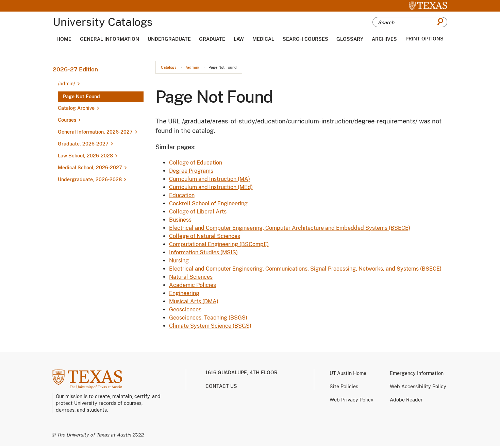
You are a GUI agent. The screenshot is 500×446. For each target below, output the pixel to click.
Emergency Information (417, 373)
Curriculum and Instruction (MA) (209, 179)
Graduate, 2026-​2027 (83, 144)
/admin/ (192, 67)
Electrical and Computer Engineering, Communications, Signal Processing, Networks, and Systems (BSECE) (305, 268)
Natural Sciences (191, 277)
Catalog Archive (76, 108)
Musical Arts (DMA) (193, 301)
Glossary (349, 39)
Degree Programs (191, 171)
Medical (263, 39)
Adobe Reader (406, 399)
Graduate (212, 39)
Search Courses (305, 39)
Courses (67, 120)
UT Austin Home (348, 373)
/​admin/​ (66, 83)
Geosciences (185, 309)
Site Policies (344, 386)
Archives (384, 39)
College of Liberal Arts (198, 211)
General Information (109, 39)
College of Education (195, 162)
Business (180, 220)
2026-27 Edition (75, 69)
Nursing (179, 260)
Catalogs (169, 67)
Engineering (184, 293)
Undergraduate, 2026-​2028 (90, 179)
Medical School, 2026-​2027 (90, 167)
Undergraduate (169, 39)
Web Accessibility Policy (418, 386)
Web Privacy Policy (351, 399)
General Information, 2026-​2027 (95, 132)
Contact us (221, 386)
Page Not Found (81, 96)
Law (239, 39)
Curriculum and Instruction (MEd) (211, 187)
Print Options (424, 38)
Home (63, 39)
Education (182, 195)
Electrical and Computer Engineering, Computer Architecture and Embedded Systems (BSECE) (289, 228)
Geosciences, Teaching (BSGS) (208, 317)
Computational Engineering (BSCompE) (219, 244)
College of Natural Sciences (204, 236)
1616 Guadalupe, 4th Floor (241, 372)
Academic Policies (192, 285)
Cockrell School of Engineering (208, 203)
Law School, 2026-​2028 (85, 155)
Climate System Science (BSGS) (210, 326)
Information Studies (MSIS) (203, 252)
